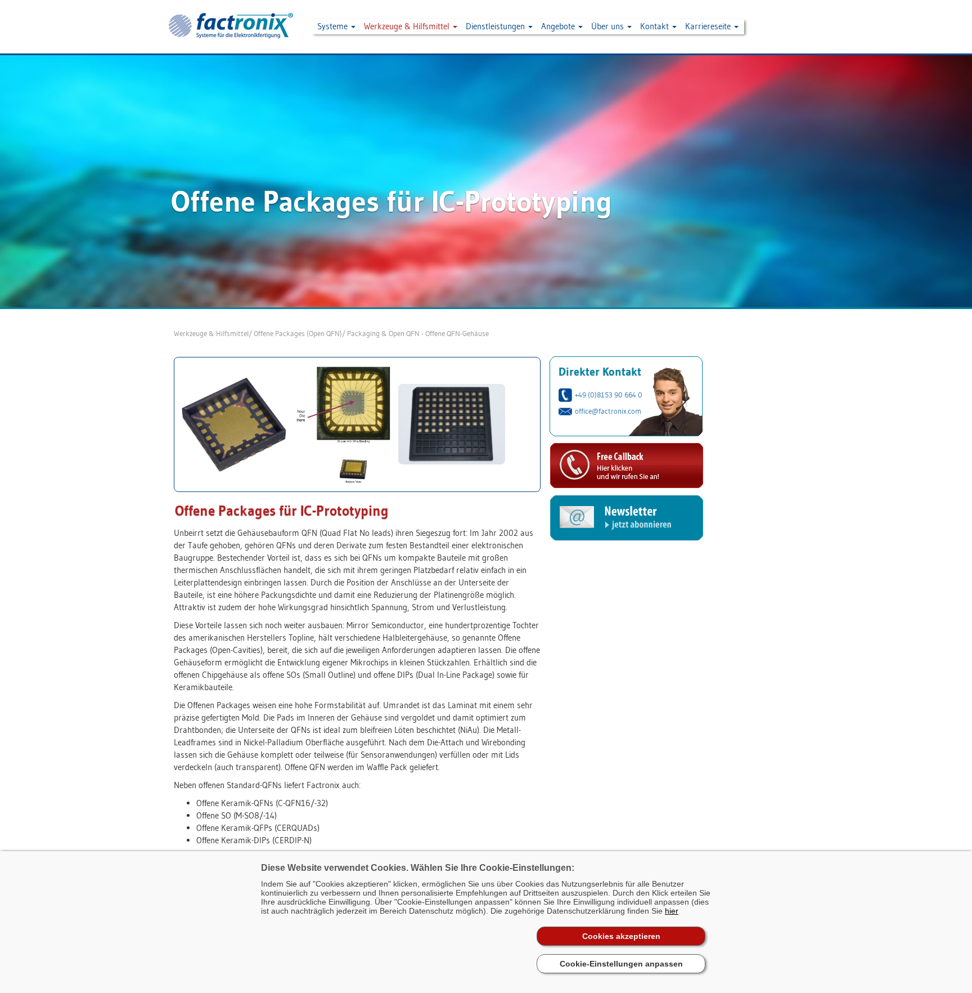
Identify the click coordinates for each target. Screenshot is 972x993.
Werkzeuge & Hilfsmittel (211, 333)
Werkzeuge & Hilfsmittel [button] (408, 26)
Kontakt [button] (655, 26)
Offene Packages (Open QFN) (298, 333)
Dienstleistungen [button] (496, 26)
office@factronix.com (608, 410)
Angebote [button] (559, 26)
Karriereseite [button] (709, 26)
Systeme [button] (333, 26)
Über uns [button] (608, 26)
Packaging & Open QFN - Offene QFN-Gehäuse (418, 333)
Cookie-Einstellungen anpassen (621, 963)
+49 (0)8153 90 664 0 (608, 394)
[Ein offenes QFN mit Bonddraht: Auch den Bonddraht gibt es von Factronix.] (342, 423)
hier (671, 910)
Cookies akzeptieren (621, 936)
